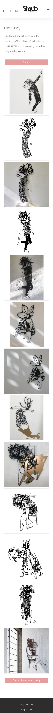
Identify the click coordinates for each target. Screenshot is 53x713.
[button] (48, 10)
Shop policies (26, 709)
